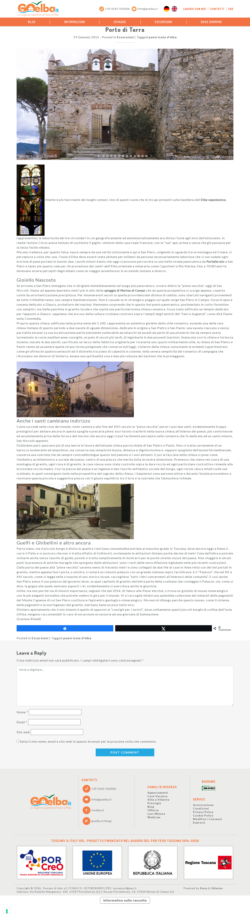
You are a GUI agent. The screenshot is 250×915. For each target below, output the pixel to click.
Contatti (217, 9)
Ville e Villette (158, 799)
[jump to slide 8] (131, 156)
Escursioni (163, 22)
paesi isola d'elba (163, 37)
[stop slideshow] (150, 156)
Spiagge (120, 22)
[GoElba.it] (50, 802)
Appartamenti (157, 792)
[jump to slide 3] (111, 156)
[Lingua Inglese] (174, 9)
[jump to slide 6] (123, 156)
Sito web (23, 732)
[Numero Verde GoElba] (208, 788)
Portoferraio (215, 261)
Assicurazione (203, 805)
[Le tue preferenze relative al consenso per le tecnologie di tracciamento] (7, 911)
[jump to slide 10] (139, 156)
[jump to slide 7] (127, 156)
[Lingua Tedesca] (167, 9)
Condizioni (201, 808)
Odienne (217, 888)
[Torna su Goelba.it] (38, 9)
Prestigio (154, 803)
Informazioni (74, 22)
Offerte (153, 810)
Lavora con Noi (194, 9)
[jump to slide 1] (103, 156)
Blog (32, 22)
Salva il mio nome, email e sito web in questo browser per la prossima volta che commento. (88, 741)
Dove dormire (211, 22)
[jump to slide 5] (119, 156)
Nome (22, 712)
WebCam (154, 817)
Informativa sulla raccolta (125, 900)
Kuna (203, 888)
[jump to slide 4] (115, 156)
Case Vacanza (157, 796)
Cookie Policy (203, 815)
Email (22, 722)
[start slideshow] (99, 156)
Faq (230, 9)
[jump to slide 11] (143, 156)
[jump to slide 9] (135, 156)
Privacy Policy (203, 812)
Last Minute (156, 813)
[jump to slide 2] (107, 156)
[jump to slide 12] (146, 156)
